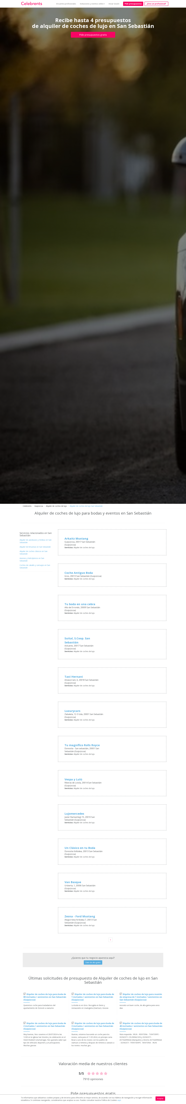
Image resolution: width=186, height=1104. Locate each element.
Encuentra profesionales (66, 4)
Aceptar (160, 1098)
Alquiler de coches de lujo (56, 506)
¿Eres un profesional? (156, 4)
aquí (119, 1100)
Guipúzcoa (38, 506)
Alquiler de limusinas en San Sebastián (35, 547)
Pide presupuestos (133, 4)
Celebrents (27, 506)
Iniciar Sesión (114, 4)
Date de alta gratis (93, 962)
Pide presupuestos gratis (93, 34)
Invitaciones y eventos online (92, 4)
